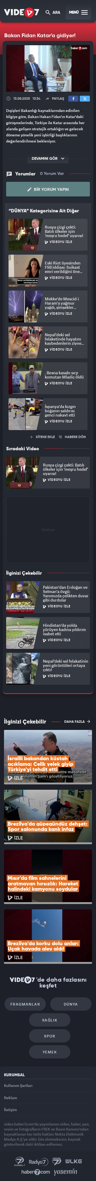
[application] (48, 590)
